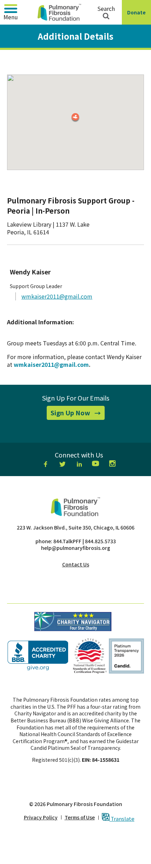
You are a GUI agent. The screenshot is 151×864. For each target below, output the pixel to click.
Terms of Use (80, 817)
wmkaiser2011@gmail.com (56, 296)
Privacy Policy (41, 817)
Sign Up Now (78, 414)
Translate (122, 818)
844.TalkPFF (67, 541)
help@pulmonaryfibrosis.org (75, 547)
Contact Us (75, 564)
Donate (138, 17)
